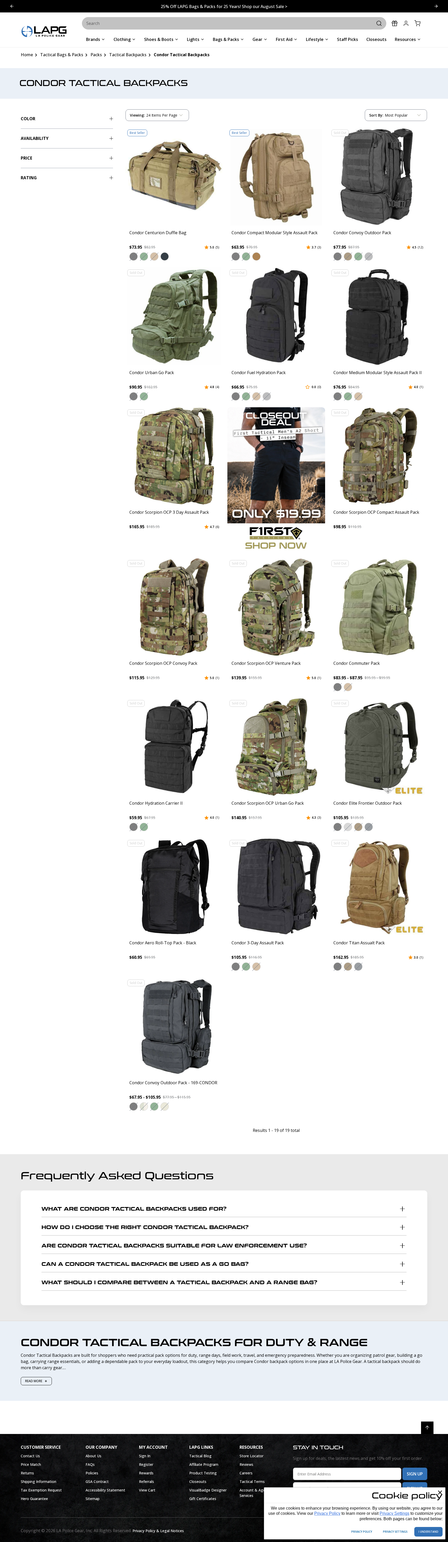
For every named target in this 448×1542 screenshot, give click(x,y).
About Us (93, 1455)
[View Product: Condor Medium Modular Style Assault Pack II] (378, 316)
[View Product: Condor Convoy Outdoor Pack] (378, 176)
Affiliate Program (203, 1464)
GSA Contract (97, 1481)
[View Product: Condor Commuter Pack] (378, 607)
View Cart (147, 1490)
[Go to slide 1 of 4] (436, 6)
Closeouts (197, 1481)
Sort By (376, 116)
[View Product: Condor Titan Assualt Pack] (378, 887)
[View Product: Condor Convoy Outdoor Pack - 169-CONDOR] (174, 1026)
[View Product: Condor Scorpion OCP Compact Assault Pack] (378, 456)
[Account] (406, 23)
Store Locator (251, 1455)
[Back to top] (427, 1428)
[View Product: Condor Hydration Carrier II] (174, 747)
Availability (34, 138)
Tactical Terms (252, 1481)
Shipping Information (38, 1481)
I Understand (428, 1531)
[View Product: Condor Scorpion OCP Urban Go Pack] (276, 747)
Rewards (146, 1472)
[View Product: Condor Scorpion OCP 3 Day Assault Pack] (174, 456)
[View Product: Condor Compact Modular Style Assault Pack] (276, 176)
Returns (27, 1472)
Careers (246, 1472)
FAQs (90, 1464)
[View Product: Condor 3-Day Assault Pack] (276, 887)
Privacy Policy (327, 1513)
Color (28, 119)
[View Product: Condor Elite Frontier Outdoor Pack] (378, 747)
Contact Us (30, 1455)
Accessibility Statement (105, 1490)
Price (26, 158)
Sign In (144, 1455)
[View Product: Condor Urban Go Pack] (174, 316)
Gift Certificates (202, 1498)
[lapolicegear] (44, 32)
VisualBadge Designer (208, 1490)
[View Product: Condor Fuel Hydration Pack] (276, 316)
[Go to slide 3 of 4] (12, 6)
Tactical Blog (200, 1455)
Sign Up (415, 1474)
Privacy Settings (394, 1513)
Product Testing (203, 1472)
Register (146, 1464)
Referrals (146, 1481)
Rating (29, 178)
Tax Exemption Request (41, 1490)
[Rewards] (394, 23)
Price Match (31, 1464)
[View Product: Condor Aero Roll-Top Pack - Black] (174, 887)
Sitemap (93, 1498)
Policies (92, 1472)
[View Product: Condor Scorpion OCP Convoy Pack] (174, 607)
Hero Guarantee (34, 1498)
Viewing (137, 115)
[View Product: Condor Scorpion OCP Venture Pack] (276, 607)
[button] (133, 256)
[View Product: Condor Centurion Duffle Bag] (174, 176)
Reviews (246, 1464)
